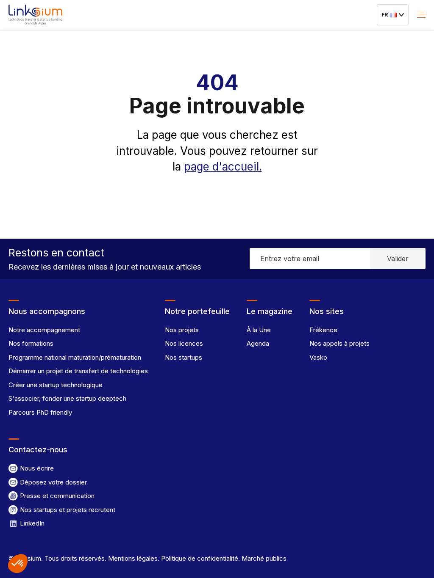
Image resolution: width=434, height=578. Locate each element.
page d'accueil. (223, 166)
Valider (398, 258)
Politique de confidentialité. (199, 558)
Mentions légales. (132, 558)
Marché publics (263, 558)
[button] (18, 563)
